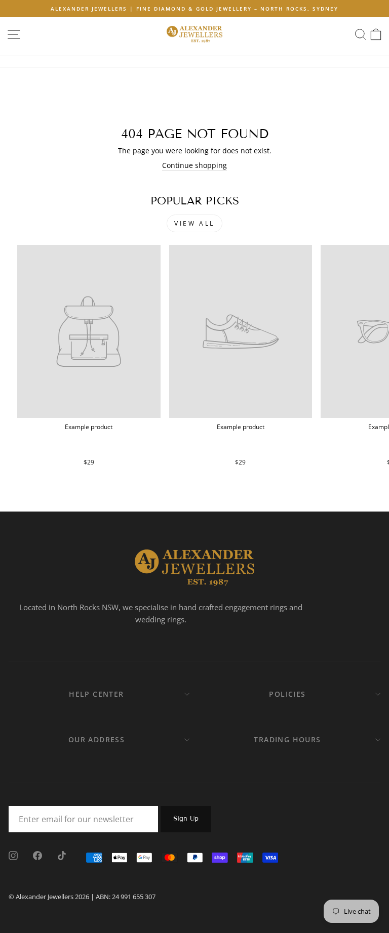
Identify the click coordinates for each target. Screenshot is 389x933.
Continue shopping (194, 165)
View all (194, 223)
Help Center (96, 694)
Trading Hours (287, 739)
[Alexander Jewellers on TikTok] (61, 855)
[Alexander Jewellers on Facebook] (37, 855)
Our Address (96, 739)
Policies (287, 694)
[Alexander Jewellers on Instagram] (13, 855)
